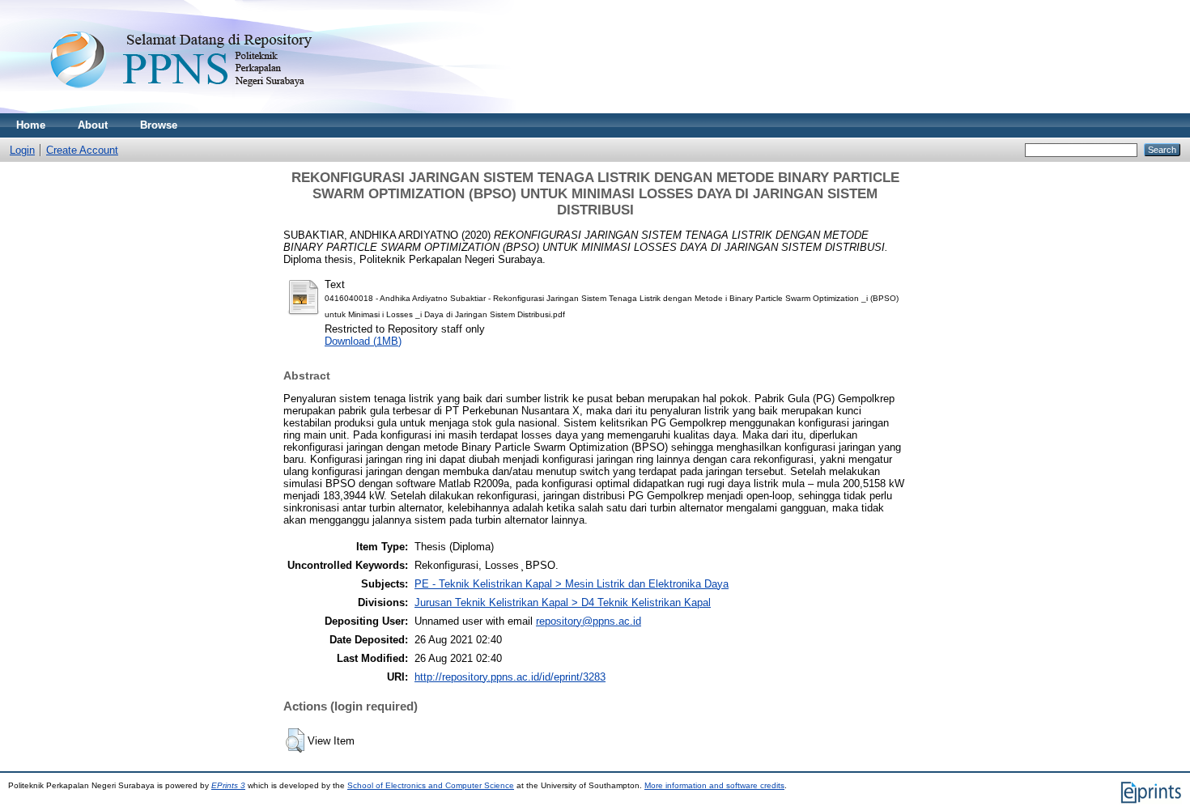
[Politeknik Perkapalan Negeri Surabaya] (213, 110)
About (93, 125)
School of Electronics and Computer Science (430, 785)
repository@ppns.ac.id (588, 621)
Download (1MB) (363, 341)
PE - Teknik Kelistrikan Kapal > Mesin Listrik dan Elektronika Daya (571, 584)
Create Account (82, 150)
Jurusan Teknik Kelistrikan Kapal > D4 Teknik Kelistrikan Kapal (562, 602)
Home (30, 125)
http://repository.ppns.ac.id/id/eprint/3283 (510, 677)
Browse (158, 125)
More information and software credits (714, 785)
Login (22, 150)
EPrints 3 (228, 785)
